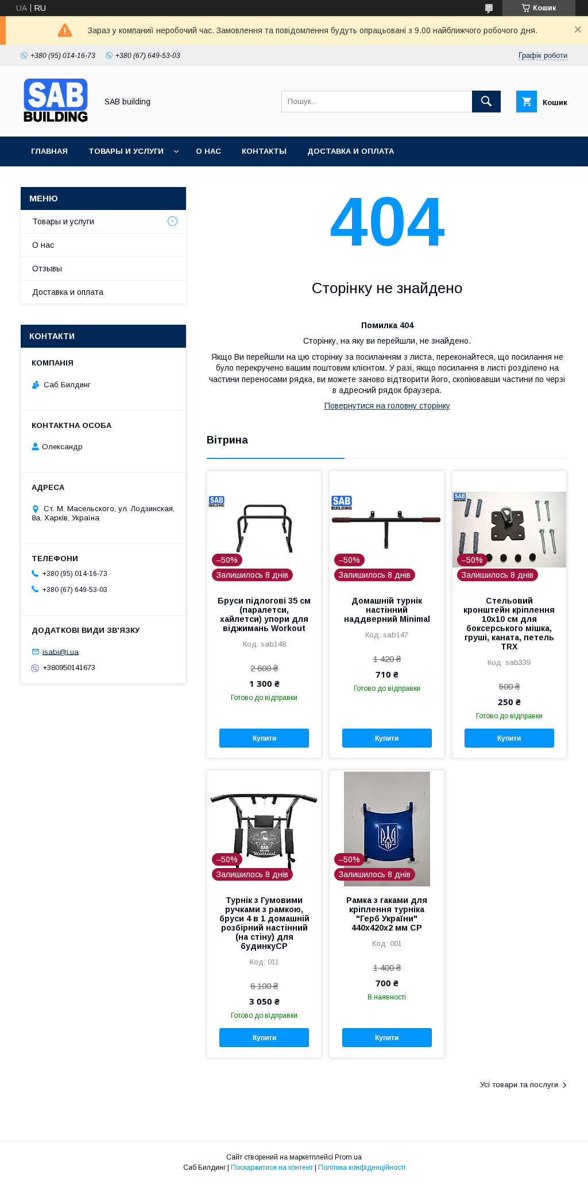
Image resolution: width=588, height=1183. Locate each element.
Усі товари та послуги (519, 1084)
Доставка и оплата (350, 151)
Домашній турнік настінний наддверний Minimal (387, 610)
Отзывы (47, 268)
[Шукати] (486, 101)
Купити (264, 738)
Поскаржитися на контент (272, 1167)
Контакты (264, 151)
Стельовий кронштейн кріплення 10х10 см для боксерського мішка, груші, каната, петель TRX (509, 623)
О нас (208, 151)
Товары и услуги (126, 151)
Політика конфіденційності (361, 1167)
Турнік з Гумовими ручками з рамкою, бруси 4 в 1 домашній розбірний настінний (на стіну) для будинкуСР (264, 923)
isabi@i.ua (60, 651)
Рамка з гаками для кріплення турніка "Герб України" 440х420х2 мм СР (386, 914)
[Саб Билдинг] (56, 121)
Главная (49, 151)
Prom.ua (348, 1157)
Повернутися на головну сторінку (387, 405)
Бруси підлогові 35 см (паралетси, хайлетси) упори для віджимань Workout (264, 614)
